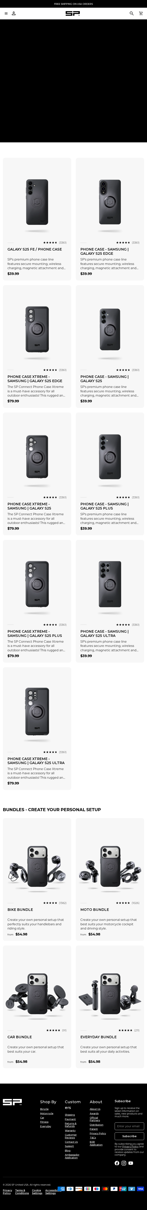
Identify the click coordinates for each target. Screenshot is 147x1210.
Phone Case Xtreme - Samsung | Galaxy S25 (29, 506)
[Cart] (141, 13)
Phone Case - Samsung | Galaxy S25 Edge (104, 251)
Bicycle (44, 1109)
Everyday (45, 1126)
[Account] (14, 13)
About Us (95, 1109)
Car (42, 1117)
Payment (70, 1119)
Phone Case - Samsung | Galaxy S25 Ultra (104, 633)
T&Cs (93, 1137)
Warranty (70, 1130)
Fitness (44, 1122)
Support (69, 1146)
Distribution (96, 1125)
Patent (94, 1129)
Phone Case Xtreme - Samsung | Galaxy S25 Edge (34, 379)
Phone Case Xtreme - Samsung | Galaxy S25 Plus (34, 633)
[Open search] (132, 13)
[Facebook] (117, 1163)
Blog (67, 1150)
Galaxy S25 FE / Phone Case (34, 249)
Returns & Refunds (70, 1125)
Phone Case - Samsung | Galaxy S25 (104, 379)
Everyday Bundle (98, 1037)
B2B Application (96, 1143)
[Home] (72, 13)
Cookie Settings (37, 1191)
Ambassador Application (72, 1156)
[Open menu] (6, 13)
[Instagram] (124, 1163)
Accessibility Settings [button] (53, 1191)
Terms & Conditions (22, 1191)
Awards (94, 1113)
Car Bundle (19, 1037)
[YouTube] (130, 1163)
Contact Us (71, 1142)
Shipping (70, 1115)
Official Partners (95, 1119)
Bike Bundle (20, 910)
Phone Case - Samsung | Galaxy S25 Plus (104, 506)
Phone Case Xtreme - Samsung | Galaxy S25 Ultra (36, 761)
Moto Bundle (94, 910)
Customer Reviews (71, 1136)
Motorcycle (46, 1113)
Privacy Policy (98, 1133)
